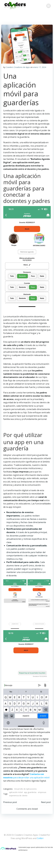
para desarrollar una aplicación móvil (31, 777)
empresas (42, 792)
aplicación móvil (16, 792)
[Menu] (48, 6)
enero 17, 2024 (39, 67)
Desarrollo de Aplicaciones (25, 789)
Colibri (40, 838)
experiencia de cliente (18, 795)
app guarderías (30, 792)
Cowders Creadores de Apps (18, 67)
